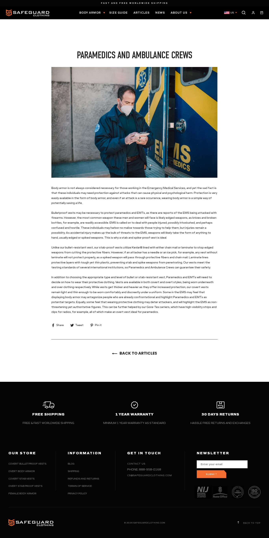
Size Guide (118, 12)
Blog (71, 463)
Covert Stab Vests (21, 478)
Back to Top (251, 523)
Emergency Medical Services (166, 188)
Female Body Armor (22, 493)
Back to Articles (138, 353)
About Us (179, 12)
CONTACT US (136, 463)
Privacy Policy (77, 493)
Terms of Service (80, 485)
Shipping (73, 471)
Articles (141, 12)
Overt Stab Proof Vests (25, 485)
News (160, 12)
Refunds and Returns (83, 478)
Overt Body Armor (21, 471)
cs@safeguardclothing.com (149, 475)
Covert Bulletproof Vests (27, 463)
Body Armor (90, 12)
